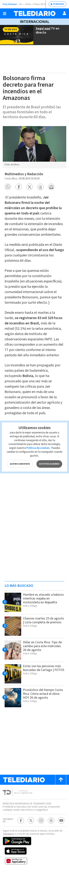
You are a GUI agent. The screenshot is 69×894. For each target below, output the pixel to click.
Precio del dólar (41, 4)
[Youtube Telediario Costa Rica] (61, 820)
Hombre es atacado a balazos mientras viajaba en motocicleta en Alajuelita (43, 598)
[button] (8, 187)
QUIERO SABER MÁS (20, 464)
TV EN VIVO (58, 4)
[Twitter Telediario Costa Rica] (31, 820)
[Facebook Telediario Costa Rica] (20, 820)
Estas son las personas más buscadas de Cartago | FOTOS (43, 668)
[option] (34, 147)
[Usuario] (64, 13)
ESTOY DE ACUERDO (49, 464)
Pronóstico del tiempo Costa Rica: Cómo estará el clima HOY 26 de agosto (43, 694)
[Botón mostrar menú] (4, 13)
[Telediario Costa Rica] (34, 13)
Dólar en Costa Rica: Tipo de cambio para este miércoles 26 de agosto (42, 646)
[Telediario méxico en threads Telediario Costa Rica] (51, 820)
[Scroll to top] (60, 780)
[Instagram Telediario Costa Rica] (41, 820)
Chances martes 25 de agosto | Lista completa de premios (43, 620)
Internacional (34, 22)
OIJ (20, 4)
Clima (28, 4)
